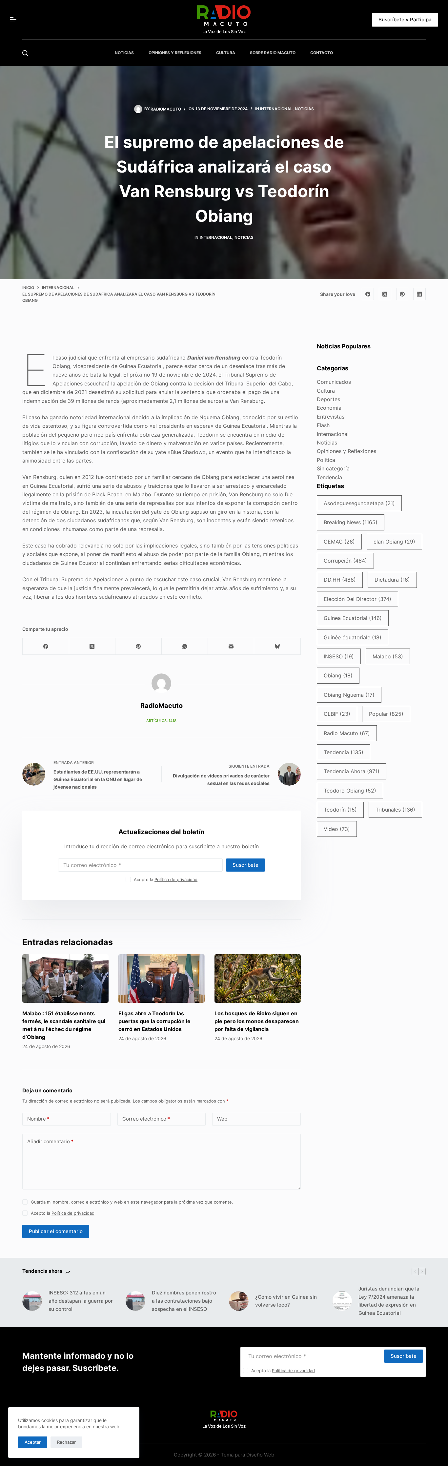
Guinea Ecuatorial (353, 618)
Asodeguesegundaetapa (359, 503)
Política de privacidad (175, 879)
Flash (323, 425)
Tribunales (395, 809)
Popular (386, 714)
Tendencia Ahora (351, 771)
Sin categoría (333, 468)
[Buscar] (25, 53)
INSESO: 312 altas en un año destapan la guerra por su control (81, 1301)
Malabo (388, 656)
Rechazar (66, 1442)
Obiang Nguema (349, 695)
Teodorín (340, 809)
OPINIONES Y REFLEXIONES (175, 52)
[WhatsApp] (185, 646)
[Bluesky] (277, 646)
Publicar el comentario (56, 1231)
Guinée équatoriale (352, 637)
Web (222, 1119)
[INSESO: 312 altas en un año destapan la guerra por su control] (32, 1301)
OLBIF (337, 714)
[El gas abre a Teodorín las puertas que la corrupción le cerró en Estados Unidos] (161, 978)
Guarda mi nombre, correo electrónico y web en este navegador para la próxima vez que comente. (132, 1202)
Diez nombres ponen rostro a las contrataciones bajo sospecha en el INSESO (184, 1301)
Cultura (326, 390)
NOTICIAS (124, 52)
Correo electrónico (146, 1119)
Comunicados (334, 382)
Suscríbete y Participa (405, 19)
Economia (329, 407)
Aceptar (33, 1442)
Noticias (304, 108)
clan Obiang (394, 541)
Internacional (276, 108)
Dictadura (392, 579)
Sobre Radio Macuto (272, 52)
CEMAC (339, 541)
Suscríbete (245, 865)
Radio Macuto (347, 733)
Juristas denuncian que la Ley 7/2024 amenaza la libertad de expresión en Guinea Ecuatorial (388, 1301)
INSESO (339, 656)
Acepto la (165, 879)
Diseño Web (260, 1455)
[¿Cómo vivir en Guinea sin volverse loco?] (239, 1301)
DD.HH (340, 579)
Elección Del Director (357, 599)
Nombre (38, 1119)
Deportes (328, 399)
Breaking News (350, 522)
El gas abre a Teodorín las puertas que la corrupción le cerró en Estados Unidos (154, 1021)
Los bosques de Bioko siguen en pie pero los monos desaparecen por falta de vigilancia (256, 1021)
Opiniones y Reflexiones (346, 451)
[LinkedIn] (419, 294)
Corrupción (345, 560)
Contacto (321, 52)
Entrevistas (330, 416)
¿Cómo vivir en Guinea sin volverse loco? (286, 1301)
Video (337, 829)
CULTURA (225, 52)
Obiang (338, 675)
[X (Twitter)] (385, 294)
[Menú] (13, 19)
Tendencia (329, 477)
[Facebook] (368, 294)
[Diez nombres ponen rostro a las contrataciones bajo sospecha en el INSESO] (135, 1301)
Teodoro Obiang (350, 790)
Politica (326, 460)
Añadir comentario (50, 1141)
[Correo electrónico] (231, 646)
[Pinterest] (402, 294)
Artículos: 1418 (161, 720)
